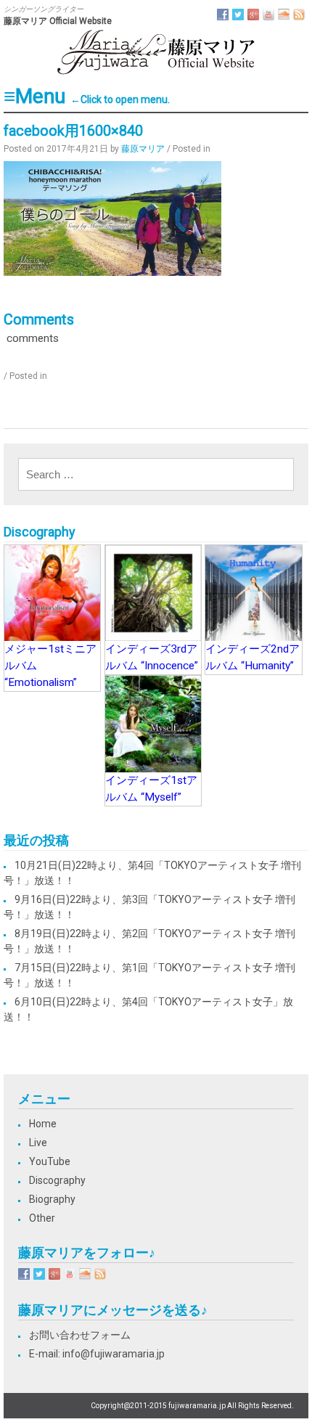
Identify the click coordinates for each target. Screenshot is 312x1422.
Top (299, 1409)
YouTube (49, 1161)
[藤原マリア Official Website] (156, 72)
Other (42, 1218)
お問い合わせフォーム (80, 1335)
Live (38, 1142)
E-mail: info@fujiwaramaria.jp (97, 1354)
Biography (52, 1199)
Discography (57, 1180)
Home (43, 1123)
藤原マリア (143, 149)
